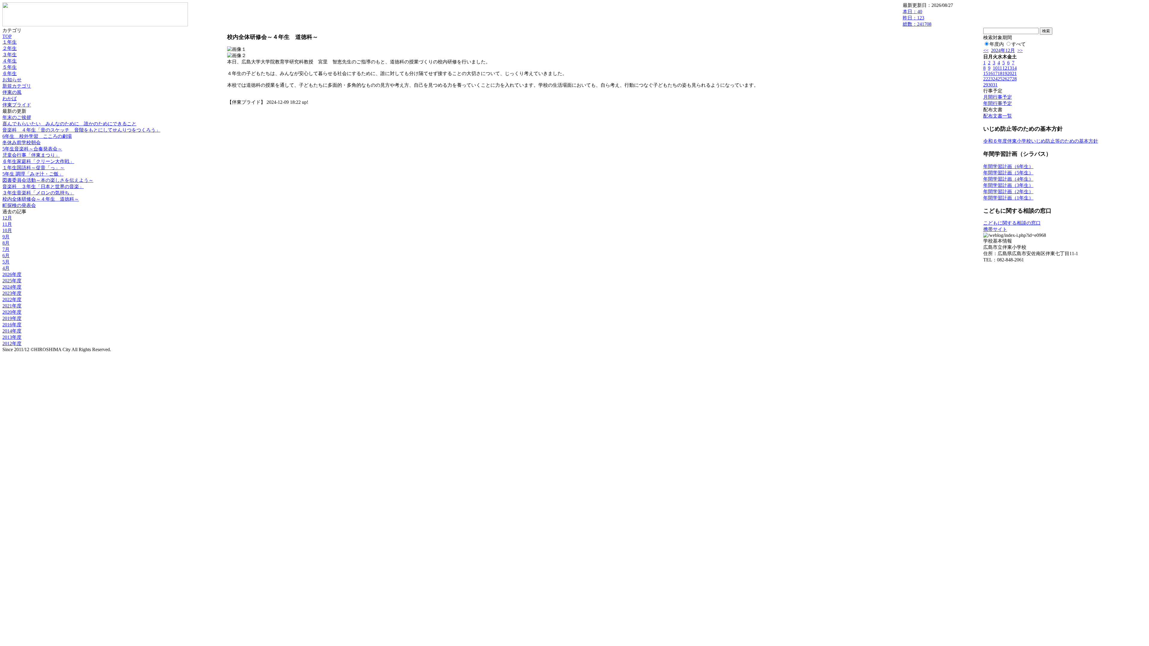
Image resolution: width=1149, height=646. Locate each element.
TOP (7, 36)
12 (1004, 68)
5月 (6, 261)
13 (1009, 68)
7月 (6, 249)
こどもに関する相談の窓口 (1012, 223)
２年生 (9, 48)
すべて (1018, 44)
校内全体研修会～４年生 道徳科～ (40, 199)
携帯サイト (995, 229)
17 (995, 73)
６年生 (9, 73)
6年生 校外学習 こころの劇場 (37, 136)
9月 (6, 236)
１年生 (9, 42)
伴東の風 (12, 92)
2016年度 (12, 324)
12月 (7, 217)
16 (990, 73)
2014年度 (12, 330)
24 (995, 78)
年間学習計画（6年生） (1008, 166)
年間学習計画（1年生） (1008, 197)
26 (1004, 78)
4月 (6, 268)
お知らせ (12, 79)
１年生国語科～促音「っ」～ (33, 167)
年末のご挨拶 (16, 117)
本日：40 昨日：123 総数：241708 (917, 18)
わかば (9, 98)
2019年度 (12, 318)
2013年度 (12, 337)
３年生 (9, 54)
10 (995, 68)
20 (1009, 73)
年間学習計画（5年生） (1008, 172)
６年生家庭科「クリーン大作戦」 (38, 161)
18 (1000, 73)
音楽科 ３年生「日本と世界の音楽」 (43, 186)
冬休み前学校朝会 (21, 142)
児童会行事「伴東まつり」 (31, 155)
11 (1000, 68)
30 (990, 84)
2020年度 (12, 312)
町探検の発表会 (19, 205)
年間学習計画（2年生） (1008, 191)
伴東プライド (16, 104)
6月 (6, 255)
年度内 (997, 44)
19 (1004, 73)
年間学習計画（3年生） (1008, 185)
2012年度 (12, 343)
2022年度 (12, 299)
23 (990, 78)
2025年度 (12, 280)
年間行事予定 (997, 103)
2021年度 (12, 305)
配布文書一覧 (997, 115)
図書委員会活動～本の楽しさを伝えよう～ (47, 180)
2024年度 (12, 287)
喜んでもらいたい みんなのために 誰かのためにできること (69, 123)
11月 (7, 224)
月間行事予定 (997, 97)
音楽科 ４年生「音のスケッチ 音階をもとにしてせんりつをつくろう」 (81, 129)
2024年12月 (1003, 50)
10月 (7, 230)
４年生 (9, 60)
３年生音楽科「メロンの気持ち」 (38, 192)
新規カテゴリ (16, 86)
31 (995, 84)
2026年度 (12, 274)
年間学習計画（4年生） (1008, 179)
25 (1000, 78)
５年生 (9, 67)
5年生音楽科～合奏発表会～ (32, 148)
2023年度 (12, 293)
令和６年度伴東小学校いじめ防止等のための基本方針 (1040, 141)
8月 (6, 243)
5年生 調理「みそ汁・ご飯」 (32, 173)
